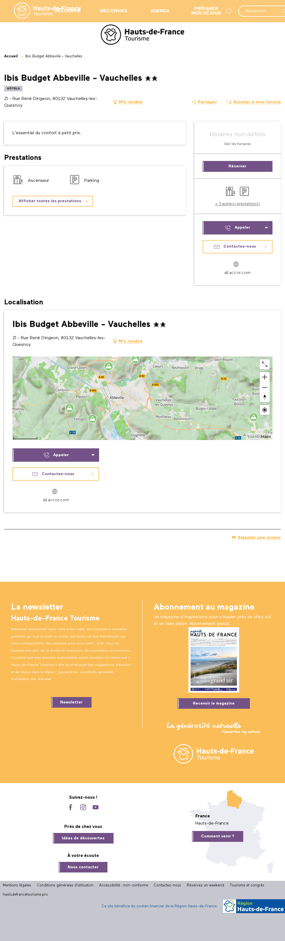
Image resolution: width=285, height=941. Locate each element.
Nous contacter (83, 867)
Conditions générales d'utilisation (65, 885)
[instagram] (83, 808)
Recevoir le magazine (214, 703)
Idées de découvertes (83, 838)
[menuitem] (43, 11)
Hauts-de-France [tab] (212, 823)
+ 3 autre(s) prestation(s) (237, 204)
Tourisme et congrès (247, 885)
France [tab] (202, 816)
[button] (228, 102)
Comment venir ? (217, 836)
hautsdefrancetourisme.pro (25, 894)
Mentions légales (17, 885)
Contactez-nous (167, 885)
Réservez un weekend (205, 885)
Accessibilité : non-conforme (123, 885)
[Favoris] (229, 11)
